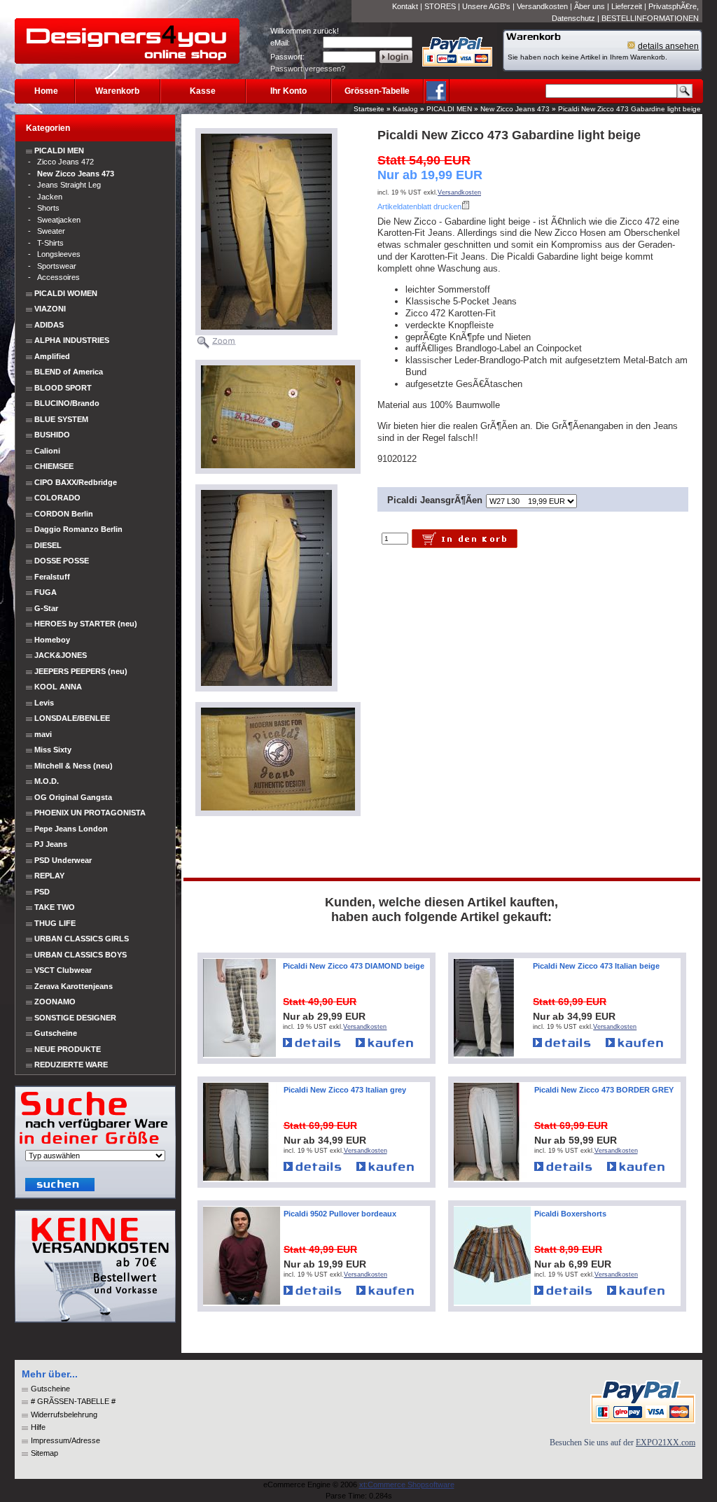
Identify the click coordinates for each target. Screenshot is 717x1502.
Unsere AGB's (486, 6)
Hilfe (38, 1427)
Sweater (51, 231)
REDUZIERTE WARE (70, 1064)
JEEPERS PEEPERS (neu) (80, 671)
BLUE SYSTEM (61, 419)
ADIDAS (49, 325)
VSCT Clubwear (63, 970)
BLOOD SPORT (63, 388)
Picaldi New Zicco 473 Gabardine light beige (629, 109)
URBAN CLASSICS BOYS (80, 954)
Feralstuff (52, 577)
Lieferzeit (626, 6)
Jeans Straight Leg (69, 185)
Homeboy (52, 640)
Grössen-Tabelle (377, 91)
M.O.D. (46, 781)
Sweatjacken (59, 220)
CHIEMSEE (54, 466)
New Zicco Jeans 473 (515, 109)
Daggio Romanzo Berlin (78, 529)
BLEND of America (68, 371)
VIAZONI (50, 308)
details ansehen (668, 46)
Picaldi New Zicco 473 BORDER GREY (604, 1090)
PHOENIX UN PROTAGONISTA (90, 812)
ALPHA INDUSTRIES (71, 340)
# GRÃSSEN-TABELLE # (73, 1401)
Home (46, 91)
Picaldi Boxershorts (570, 1213)
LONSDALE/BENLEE (72, 718)
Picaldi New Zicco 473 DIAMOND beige (353, 966)
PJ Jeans (50, 844)
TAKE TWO (54, 907)
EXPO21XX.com (665, 1442)
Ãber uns (589, 6)
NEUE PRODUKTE (66, 1049)
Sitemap (44, 1453)
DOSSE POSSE (61, 560)
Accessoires (58, 277)
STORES (440, 6)
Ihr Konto (288, 91)
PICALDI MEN (449, 109)
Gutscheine (55, 1033)
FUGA (45, 592)
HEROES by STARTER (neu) (85, 623)
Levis (44, 703)
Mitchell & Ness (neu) (73, 765)
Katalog (405, 109)
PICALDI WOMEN (65, 293)
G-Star (46, 608)
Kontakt (405, 6)
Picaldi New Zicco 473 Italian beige (596, 966)
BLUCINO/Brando (66, 403)
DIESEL (48, 545)
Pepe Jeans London (71, 828)
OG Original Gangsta (73, 797)
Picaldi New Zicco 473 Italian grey (345, 1090)
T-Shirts (50, 243)
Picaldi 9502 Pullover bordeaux (340, 1213)
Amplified (52, 356)
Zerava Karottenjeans (73, 986)
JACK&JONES (60, 655)
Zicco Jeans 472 (65, 161)
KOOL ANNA (58, 686)
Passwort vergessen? (307, 68)
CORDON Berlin (63, 514)
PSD (42, 891)
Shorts (48, 208)
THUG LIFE (55, 923)
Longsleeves (59, 254)
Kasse (203, 91)
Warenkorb (117, 91)
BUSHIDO (52, 434)
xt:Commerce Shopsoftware (406, 1484)
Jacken (49, 196)
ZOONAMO (55, 1001)
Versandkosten (542, 6)
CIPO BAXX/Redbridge (75, 482)
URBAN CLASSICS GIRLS (81, 938)
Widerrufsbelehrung (64, 1414)
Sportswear (56, 266)
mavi (43, 734)
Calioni (47, 451)
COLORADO (57, 497)
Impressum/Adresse (65, 1440)
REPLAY (49, 875)
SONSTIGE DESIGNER (75, 1017)
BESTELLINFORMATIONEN (650, 18)
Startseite (369, 109)
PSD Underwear (63, 860)
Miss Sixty (52, 749)
